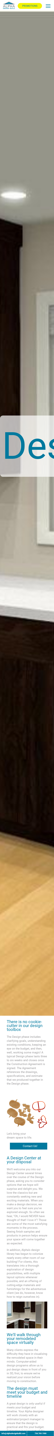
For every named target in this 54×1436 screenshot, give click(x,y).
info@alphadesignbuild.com (13, 1433)
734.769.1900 (40, 1433)
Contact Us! (30, 1146)
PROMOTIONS (30, 5)
